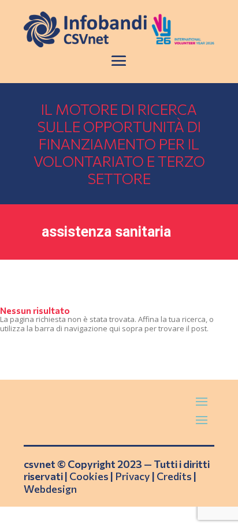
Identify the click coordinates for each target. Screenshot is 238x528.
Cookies (89, 476)
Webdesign (50, 488)
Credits (174, 476)
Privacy (132, 476)
